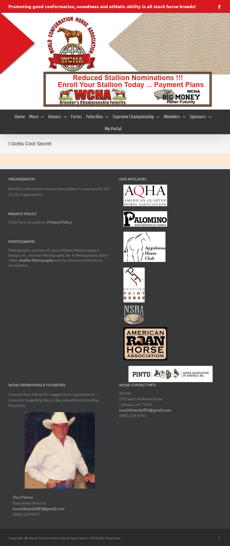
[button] (127, 89)
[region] (127, 89)
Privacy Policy (59, 221)
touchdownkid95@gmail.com (39, 508)
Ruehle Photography (36, 260)
